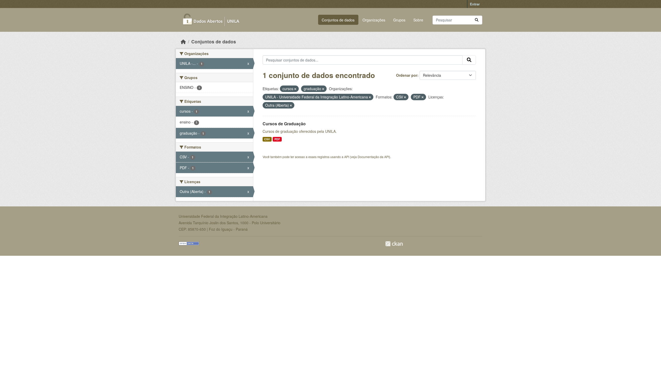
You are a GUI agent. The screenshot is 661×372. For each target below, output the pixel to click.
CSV (267, 139)
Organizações (374, 19)
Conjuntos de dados (338, 19)
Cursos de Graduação (284, 124)
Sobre (418, 19)
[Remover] (295, 89)
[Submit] (476, 20)
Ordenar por (406, 75)
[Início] (183, 41)
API (346, 156)
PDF (277, 139)
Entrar (475, 4)
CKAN (394, 243)
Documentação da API (373, 156)
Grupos (399, 19)
